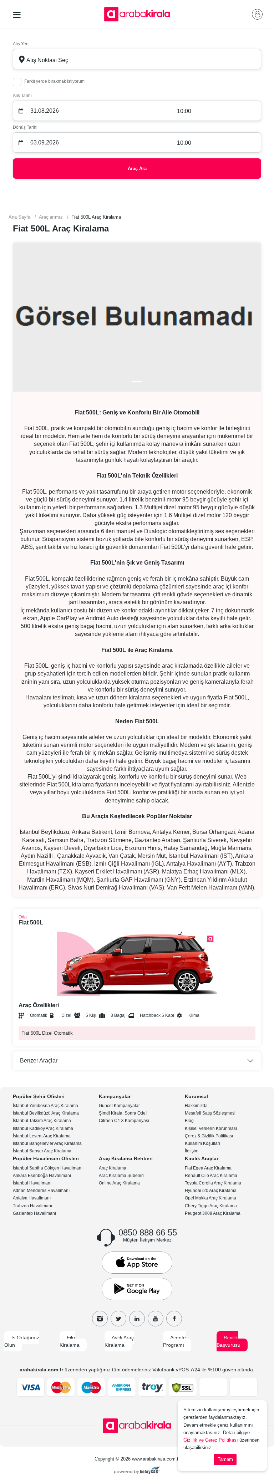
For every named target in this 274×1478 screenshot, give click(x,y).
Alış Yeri (21, 43)
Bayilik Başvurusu (228, 1341)
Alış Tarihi (22, 95)
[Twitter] (118, 1318)
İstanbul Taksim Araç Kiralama (42, 1120)
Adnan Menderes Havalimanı (41, 1190)
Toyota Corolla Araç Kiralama (213, 1183)
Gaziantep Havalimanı (34, 1213)
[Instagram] (100, 1318)
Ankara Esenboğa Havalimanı (42, 1175)
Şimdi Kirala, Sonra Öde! (123, 1113)
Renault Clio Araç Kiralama (211, 1175)
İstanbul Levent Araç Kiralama (42, 1135)
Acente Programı (174, 1341)
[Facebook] (174, 1318)
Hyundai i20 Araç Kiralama (211, 1190)
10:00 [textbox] (184, 111)
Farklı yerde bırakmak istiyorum (54, 81)
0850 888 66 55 (147, 1232)
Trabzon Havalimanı (32, 1205)
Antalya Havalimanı (32, 1198)
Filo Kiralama (70, 1341)
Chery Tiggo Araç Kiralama (211, 1205)
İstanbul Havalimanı (32, 1183)
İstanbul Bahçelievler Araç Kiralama (47, 1143)
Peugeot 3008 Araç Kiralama (212, 1213)
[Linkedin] (137, 1318)
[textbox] (137, 59)
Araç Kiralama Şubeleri (121, 1175)
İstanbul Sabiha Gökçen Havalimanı (47, 1168)
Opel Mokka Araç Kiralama (210, 1198)
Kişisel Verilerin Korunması (211, 1128)
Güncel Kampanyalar (119, 1105)
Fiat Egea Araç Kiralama (208, 1168)
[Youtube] (155, 1318)
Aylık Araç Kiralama (119, 1341)
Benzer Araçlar (38, 1060)
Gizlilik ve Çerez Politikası (210, 1440)
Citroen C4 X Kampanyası (124, 1120)
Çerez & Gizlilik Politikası (209, 1135)
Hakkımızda (196, 1105)
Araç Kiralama (112, 1168)
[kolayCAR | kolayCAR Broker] (137, 1471)
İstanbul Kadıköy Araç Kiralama (43, 1128)
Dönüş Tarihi (25, 127)
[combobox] (137, 59)
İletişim (191, 1150)
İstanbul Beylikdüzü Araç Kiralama (46, 1113)
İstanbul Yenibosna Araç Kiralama (45, 1105)
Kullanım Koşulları (202, 1143)
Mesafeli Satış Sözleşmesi (210, 1113)
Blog (189, 1120)
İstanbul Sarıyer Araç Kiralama (42, 1150)
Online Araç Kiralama (119, 1183)
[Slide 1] (137, 382)
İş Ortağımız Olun (21, 1341)
